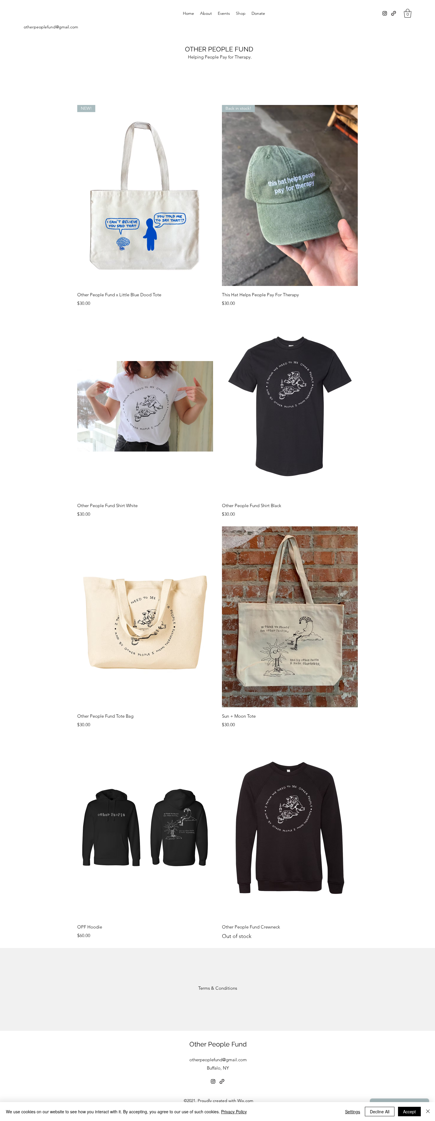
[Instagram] (385, 13)
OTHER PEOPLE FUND (219, 49)
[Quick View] (145, 406)
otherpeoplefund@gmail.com (51, 27)
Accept (409, 1111)
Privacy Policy (234, 1111)
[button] (407, 13)
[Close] (427, 1111)
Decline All (379, 1111)
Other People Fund (218, 1044)
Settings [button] (352, 1111)
